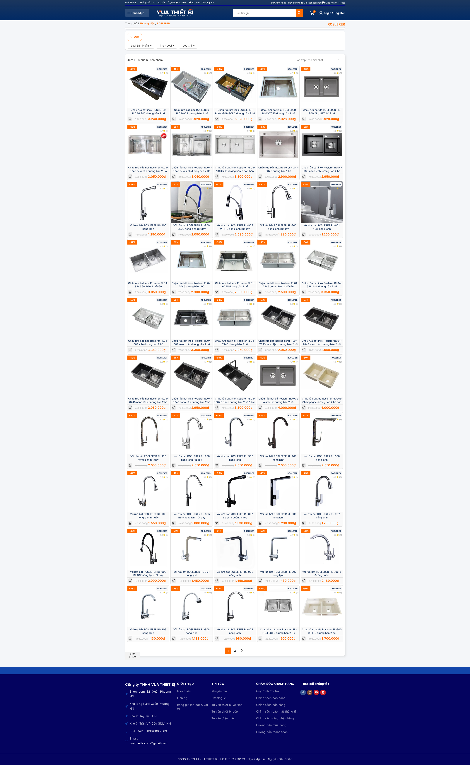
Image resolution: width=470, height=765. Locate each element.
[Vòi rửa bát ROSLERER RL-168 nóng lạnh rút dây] (148, 433)
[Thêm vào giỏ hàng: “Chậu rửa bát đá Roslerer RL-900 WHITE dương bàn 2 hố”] (303, 638)
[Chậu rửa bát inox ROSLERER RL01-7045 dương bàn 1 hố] (278, 87)
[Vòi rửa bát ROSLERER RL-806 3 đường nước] (322, 549)
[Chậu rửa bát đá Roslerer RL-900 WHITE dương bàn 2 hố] (322, 606)
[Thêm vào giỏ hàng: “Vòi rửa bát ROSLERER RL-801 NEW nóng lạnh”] (303, 234)
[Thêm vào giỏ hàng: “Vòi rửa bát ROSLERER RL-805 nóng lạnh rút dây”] (260, 234)
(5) (167, 73)
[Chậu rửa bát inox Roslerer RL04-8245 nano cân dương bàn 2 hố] (192, 376)
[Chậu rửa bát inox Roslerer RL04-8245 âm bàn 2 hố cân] (148, 260)
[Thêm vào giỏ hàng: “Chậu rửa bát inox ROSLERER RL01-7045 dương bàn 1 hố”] (260, 119)
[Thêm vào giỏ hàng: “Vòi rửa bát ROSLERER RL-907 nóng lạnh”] (303, 523)
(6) (210, 535)
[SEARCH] (299, 13)
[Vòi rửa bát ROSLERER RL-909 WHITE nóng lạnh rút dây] (235, 202)
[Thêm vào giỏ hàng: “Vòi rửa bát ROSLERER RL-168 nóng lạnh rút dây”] (130, 465)
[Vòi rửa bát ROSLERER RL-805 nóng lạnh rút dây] (278, 202)
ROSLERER (162, 69)
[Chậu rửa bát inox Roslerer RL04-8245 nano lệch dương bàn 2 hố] (148, 376)
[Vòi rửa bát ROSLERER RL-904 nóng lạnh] (192, 549)
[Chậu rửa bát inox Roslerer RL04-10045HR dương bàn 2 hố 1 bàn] (235, 145)
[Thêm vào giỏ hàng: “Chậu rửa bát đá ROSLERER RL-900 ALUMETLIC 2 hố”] (303, 119)
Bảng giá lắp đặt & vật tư (192, 707)
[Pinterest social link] (323, 692)
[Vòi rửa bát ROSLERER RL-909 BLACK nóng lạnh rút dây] (148, 549)
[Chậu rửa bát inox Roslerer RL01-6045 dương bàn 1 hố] (235, 260)
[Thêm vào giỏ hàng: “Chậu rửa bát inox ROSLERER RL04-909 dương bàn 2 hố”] (173, 119)
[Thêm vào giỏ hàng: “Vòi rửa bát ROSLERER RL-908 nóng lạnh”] (260, 523)
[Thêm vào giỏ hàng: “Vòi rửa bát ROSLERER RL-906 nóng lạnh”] (130, 234)
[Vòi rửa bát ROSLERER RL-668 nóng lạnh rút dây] (148, 491)
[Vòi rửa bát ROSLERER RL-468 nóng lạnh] (278, 433)
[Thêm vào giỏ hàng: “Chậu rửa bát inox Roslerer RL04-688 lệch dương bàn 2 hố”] (303, 292)
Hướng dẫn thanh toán (272, 732)
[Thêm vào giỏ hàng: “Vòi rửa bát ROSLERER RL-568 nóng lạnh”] (303, 465)
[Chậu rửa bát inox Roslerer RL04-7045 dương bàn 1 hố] (192, 260)
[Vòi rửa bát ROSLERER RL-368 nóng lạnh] (235, 433)
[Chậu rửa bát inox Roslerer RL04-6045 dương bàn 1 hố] (278, 145)
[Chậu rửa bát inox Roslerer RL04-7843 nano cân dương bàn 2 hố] (322, 318)
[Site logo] (175, 12)
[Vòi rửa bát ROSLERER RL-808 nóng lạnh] (192, 606)
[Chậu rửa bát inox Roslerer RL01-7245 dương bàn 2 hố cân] (278, 260)
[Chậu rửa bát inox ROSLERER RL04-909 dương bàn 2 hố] (192, 87)
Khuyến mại (219, 691)
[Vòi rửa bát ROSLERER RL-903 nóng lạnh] (235, 549)
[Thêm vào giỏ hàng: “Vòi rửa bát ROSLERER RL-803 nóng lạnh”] (130, 638)
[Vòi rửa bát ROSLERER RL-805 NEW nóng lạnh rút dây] (192, 491)
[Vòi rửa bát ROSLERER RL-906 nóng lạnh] (148, 202)
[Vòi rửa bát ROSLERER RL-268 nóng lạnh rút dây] (192, 433)
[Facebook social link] (303, 692)
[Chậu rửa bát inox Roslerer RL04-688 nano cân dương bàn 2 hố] (192, 318)
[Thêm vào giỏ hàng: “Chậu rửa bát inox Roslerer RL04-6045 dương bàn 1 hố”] (260, 176)
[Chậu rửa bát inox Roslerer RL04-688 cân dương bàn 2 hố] (148, 318)
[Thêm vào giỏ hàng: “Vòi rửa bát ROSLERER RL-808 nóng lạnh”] (173, 638)
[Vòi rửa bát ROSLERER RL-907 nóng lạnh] (322, 491)
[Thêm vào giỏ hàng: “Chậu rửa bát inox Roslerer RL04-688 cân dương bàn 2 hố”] (130, 350)
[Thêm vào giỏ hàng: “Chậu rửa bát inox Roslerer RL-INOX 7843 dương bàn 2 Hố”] (260, 638)
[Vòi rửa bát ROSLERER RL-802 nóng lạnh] (235, 606)
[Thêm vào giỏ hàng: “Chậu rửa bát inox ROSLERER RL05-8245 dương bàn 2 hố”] (130, 119)
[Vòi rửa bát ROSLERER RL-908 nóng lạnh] (278, 491)
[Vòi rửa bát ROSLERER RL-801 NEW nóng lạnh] (322, 202)
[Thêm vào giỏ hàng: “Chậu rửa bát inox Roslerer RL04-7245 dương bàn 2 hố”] (217, 350)
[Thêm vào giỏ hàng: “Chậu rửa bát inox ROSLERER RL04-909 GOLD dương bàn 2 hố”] (217, 119)
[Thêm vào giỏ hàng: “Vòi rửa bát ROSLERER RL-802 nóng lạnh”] (217, 638)
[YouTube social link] (316, 692)
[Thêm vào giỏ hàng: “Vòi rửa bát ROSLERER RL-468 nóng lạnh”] (260, 465)
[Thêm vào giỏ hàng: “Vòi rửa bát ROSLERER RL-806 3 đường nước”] (303, 580)
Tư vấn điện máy (223, 718)
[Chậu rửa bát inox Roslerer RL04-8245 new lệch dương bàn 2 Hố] (192, 145)
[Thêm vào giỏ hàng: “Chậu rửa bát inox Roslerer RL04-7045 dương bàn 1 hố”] (173, 292)
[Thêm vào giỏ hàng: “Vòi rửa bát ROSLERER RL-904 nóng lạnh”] (173, 580)
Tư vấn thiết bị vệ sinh (226, 705)
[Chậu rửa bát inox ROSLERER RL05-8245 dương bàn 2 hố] (148, 87)
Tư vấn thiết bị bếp (224, 711)
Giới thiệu (184, 691)
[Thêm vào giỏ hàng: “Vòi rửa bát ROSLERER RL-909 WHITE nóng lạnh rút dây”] (217, 234)
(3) (167, 131)
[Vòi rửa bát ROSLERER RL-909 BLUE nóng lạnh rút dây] (192, 202)
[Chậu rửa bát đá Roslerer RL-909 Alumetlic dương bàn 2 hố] (278, 376)
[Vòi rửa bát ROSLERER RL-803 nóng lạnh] (148, 606)
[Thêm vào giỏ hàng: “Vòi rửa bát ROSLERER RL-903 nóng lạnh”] (217, 580)
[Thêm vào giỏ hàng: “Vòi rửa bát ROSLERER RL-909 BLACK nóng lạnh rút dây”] (130, 580)
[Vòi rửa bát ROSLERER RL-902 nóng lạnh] (278, 549)
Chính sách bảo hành (270, 698)
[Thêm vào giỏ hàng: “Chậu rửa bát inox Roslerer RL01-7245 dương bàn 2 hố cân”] (260, 292)
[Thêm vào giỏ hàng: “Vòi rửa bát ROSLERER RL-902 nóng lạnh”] (260, 580)
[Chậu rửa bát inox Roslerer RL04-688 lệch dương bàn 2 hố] (322, 260)
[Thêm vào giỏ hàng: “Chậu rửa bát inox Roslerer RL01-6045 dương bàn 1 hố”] (217, 292)
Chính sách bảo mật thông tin (277, 711)
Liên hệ (182, 698)
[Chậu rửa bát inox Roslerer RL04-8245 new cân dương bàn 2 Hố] (148, 145)
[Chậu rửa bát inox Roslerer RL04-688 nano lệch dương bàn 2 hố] (322, 145)
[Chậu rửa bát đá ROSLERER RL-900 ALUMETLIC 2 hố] (322, 87)
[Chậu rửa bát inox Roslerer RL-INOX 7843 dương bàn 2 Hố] (278, 606)
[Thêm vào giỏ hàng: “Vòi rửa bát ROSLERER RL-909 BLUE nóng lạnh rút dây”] (173, 234)
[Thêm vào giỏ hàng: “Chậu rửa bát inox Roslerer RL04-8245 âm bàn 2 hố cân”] (130, 292)
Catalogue (218, 698)
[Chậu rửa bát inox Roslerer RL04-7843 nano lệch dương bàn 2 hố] (278, 318)
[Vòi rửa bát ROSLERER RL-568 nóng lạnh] (322, 433)
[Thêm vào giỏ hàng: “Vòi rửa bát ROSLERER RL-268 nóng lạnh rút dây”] (173, 465)
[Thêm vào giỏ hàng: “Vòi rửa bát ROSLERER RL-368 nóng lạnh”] (217, 465)
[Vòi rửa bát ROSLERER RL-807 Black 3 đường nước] (235, 491)
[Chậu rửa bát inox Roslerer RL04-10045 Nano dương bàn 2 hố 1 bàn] (235, 376)
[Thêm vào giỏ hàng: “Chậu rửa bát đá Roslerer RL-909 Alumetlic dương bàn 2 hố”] (260, 407)
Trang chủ (131, 23)
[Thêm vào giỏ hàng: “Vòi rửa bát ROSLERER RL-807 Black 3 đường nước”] (217, 523)
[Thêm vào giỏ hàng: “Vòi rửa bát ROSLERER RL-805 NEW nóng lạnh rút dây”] (173, 523)
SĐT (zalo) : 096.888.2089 (148, 731)
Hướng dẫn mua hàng (271, 725)
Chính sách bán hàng (270, 705)
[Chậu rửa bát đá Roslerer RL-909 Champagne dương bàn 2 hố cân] (322, 376)
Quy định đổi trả (267, 691)
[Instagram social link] (309, 692)
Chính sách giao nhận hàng (275, 718)
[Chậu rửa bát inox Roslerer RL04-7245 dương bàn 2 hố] (235, 318)
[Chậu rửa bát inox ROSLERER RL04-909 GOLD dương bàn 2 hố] (235, 87)
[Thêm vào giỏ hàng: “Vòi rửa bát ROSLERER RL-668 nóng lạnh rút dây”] (130, 523)
